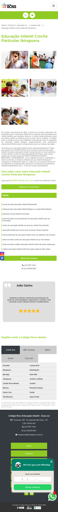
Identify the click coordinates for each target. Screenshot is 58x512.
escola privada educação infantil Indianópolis (19, 204)
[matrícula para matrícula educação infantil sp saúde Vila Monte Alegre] (14, 59)
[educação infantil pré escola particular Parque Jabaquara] (14, 116)
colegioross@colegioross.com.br (30, 435)
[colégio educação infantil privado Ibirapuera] (43, 59)
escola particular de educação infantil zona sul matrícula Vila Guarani (28, 235)
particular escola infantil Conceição (15, 214)
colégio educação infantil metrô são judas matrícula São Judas (26, 249)
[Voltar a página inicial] (8, 5)
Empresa (29, 453)
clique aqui (29, 181)
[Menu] (53, 5)
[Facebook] (32, 493)
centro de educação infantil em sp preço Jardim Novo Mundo (25, 225)
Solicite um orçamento (29, 187)
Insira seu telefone (32, 474)
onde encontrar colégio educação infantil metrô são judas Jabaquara (28, 244)
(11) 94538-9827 (29, 269)
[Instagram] (26, 493)
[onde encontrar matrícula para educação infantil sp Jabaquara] (43, 87)
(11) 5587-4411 (16, 181)
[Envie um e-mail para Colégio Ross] (32, 15)
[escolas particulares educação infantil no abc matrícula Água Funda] (14, 87)
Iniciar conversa (32, 487)
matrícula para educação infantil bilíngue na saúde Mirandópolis (27, 209)
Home (29, 446)
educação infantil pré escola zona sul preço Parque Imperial (25, 230)
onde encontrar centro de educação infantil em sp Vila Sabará (26, 240)
